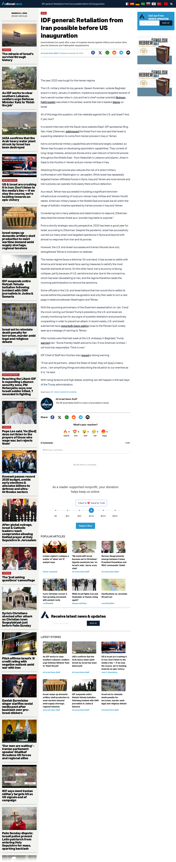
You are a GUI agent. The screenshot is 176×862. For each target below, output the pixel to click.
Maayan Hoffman (79, 603)
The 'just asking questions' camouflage (18, 578)
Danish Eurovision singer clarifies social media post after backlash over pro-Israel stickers (17, 707)
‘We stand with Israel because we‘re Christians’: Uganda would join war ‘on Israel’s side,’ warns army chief (85, 562)
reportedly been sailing (75, 325)
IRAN (57, 392)
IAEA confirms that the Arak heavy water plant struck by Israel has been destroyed (19, 142)
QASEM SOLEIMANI (68, 392)
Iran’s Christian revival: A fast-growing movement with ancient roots (55, 597)
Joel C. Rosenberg (109, 672)
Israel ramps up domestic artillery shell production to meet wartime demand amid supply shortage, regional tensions (18, 240)
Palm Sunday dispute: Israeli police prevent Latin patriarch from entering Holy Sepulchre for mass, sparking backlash (17, 840)
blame (116, 102)
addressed (72, 131)
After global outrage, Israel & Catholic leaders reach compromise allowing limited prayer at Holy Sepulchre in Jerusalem (19, 532)
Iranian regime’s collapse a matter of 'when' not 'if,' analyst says (56, 559)
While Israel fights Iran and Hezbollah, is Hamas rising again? (85, 597)
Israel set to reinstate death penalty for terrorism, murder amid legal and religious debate (19, 335)
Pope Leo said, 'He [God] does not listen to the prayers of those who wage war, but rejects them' (19, 437)
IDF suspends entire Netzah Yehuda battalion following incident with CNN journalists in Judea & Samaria (17, 288)
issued (85, 355)
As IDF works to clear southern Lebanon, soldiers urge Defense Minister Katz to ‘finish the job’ (18, 99)
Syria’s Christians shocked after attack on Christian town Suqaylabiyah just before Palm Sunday (17, 619)
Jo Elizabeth (48, 603)
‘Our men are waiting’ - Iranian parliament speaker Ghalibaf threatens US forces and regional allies (18, 752)
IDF (52, 392)
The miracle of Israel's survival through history (17, 57)
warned (45, 342)
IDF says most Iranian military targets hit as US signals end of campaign (17, 795)
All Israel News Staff (49, 53)
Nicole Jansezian (50, 572)
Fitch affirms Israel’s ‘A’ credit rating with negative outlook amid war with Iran (18, 662)
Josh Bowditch (107, 603)
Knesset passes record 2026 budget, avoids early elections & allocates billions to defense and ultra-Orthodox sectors (18, 484)
